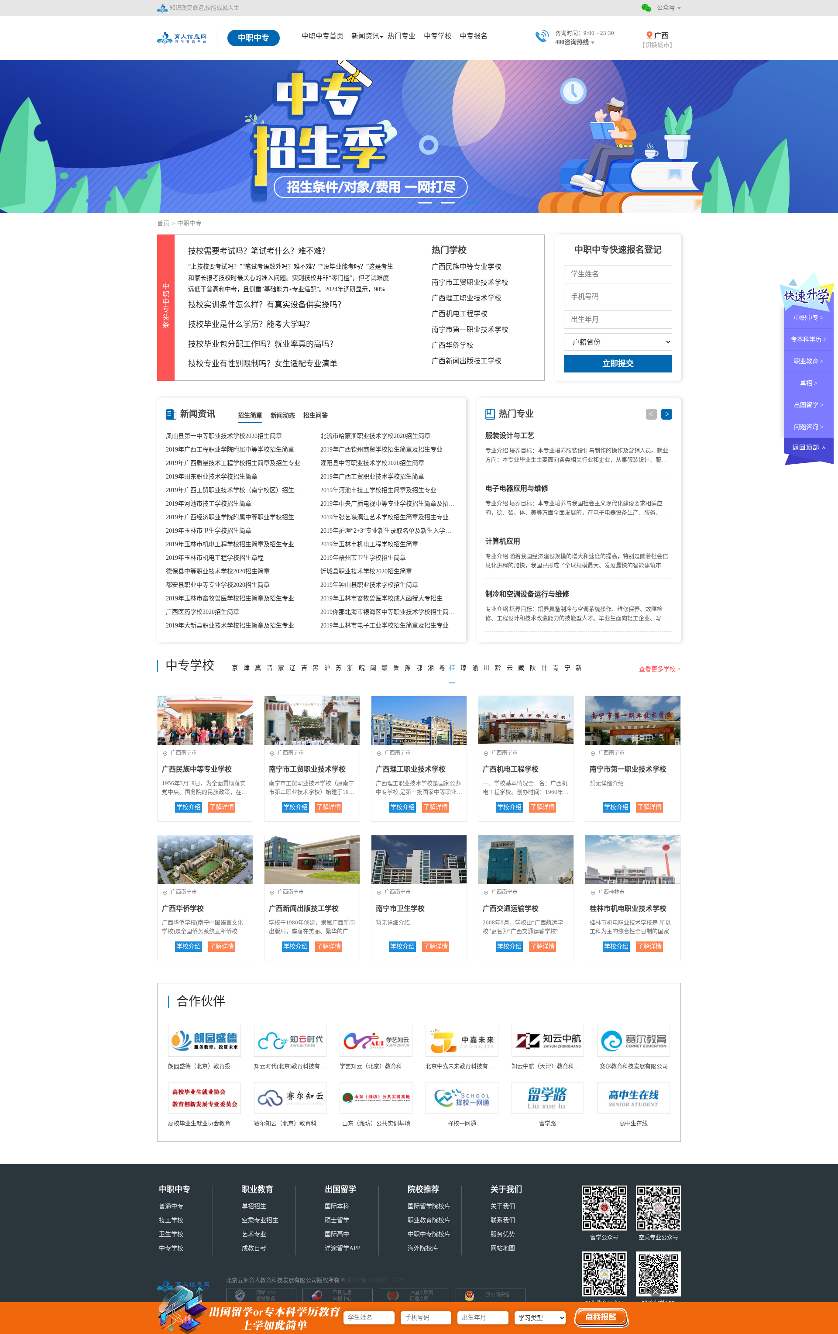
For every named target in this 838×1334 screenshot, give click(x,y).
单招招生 (254, 1206)
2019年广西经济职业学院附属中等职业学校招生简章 (234, 517)
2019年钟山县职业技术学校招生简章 (369, 585)
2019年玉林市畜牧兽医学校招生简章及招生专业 (230, 598)
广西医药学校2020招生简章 (202, 612)
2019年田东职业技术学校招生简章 (212, 476)
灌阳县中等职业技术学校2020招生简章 (372, 463)
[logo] (182, 37)
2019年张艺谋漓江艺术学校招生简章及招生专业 (384, 517)
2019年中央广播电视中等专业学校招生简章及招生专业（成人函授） (388, 503)
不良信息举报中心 (342, 1295)
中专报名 (474, 36)
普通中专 (171, 1206)
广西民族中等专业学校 (466, 266)
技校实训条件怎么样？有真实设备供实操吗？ (266, 304)
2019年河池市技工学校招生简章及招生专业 (378, 490)
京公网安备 (498, 1294)
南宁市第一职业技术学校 (470, 329)
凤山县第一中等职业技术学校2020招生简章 (224, 436)
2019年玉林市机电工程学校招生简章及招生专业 (230, 544)
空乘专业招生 (260, 1220)
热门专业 (402, 36)
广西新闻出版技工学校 (466, 361)
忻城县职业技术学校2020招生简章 (366, 571)
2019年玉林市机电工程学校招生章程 (215, 558)
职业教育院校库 (429, 1220)
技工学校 (171, 1220)
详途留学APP (343, 1248)
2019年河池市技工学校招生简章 (208, 503)
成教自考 (254, 1248)
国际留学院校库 (429, 1206)
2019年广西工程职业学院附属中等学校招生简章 (230, 449)
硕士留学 (337, 1220)
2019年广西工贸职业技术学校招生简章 (372, 476)
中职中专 (174, 1189)
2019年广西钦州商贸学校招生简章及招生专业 (381, 449)
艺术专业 (254, 1234)
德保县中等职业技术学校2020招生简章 (218, 571)
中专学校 (438, 36)
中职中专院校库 (429, 1234)
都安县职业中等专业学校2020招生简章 (218, 585)
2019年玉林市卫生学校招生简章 (208, 530)
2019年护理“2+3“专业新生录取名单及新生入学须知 (388, 530)
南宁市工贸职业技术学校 (470, 282)
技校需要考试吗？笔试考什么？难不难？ (259, 251)
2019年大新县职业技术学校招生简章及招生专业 (230, 625)
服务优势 (503, 1234)
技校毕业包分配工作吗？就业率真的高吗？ (262, 344)
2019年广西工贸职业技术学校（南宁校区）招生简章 (234, 490)
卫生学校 (171, 1234)
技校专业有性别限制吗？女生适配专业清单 (262, 363)
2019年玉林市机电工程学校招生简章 (369, 544)
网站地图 (503, 1248)
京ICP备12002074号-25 (376, 1280)
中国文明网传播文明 (421, 1295)
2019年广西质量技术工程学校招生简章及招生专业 (233, 463)
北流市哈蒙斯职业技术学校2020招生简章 (375, 436)
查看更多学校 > (660, 669)
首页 (163, 223)
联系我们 (503, 1220)
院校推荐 (423, 1189)
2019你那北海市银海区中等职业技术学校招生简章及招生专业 (388, 612)
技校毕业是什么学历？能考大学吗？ (251, 324)
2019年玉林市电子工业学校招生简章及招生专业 (384, 625)
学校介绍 (188, 807)
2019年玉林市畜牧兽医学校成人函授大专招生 (381, 598)
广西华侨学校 (453, 345)
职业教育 (257, 1189)
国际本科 (337, 1206)
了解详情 (222, 807)
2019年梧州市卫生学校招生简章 (363, 558)
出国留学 (340, 1189)
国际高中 (337, 1234)
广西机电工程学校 (460, 313)
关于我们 (506, 1189)
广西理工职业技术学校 (466, 298)
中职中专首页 (322, 36)
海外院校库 (423, 1248)
